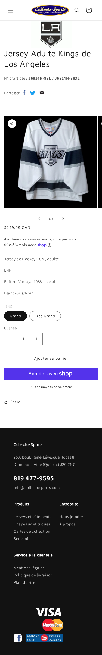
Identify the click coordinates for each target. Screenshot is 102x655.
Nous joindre (71, 516)
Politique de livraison (33, 575)
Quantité (11, 328)
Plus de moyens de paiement (51, 387)
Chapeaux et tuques (32, 523)
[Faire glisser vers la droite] (63, 218)
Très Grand (45, 316)
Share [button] (15, 401)
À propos (68, 523)
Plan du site (24, 582)
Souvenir (22, 538)
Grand (15, 316)
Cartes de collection (32, 531)
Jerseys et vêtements (32, 516)
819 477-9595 (34, 478)
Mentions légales (29, 567)
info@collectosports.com (37, 487)
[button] (11, 10)
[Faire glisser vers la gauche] (39, 218)
